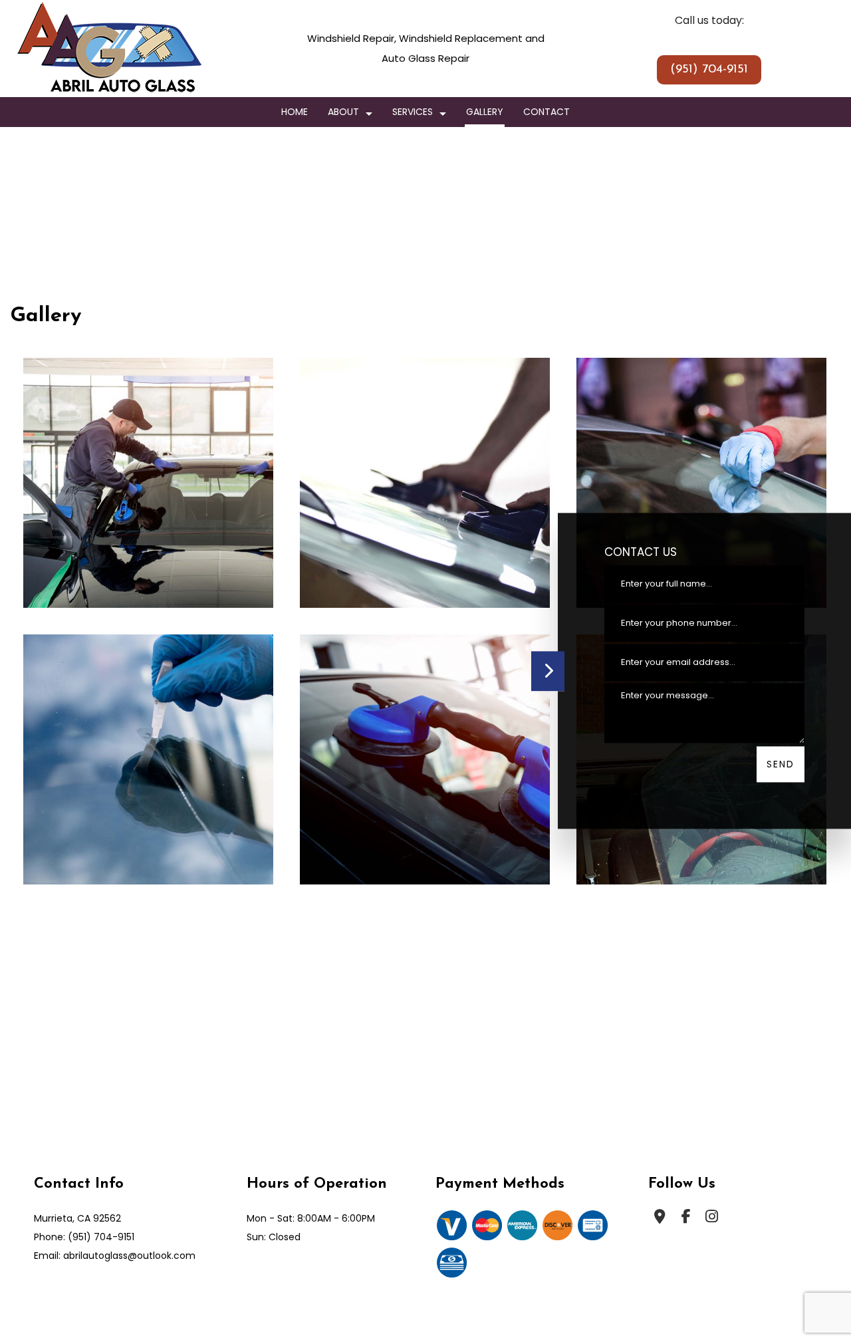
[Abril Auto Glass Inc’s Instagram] (711, 1224)
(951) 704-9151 (709, 69)
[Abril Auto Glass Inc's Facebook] (685, 1224)
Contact (546, 111)
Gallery (484, 111)
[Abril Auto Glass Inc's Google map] (659, 1224)
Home (294, 111)
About (343, 111)
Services (412, 111)
